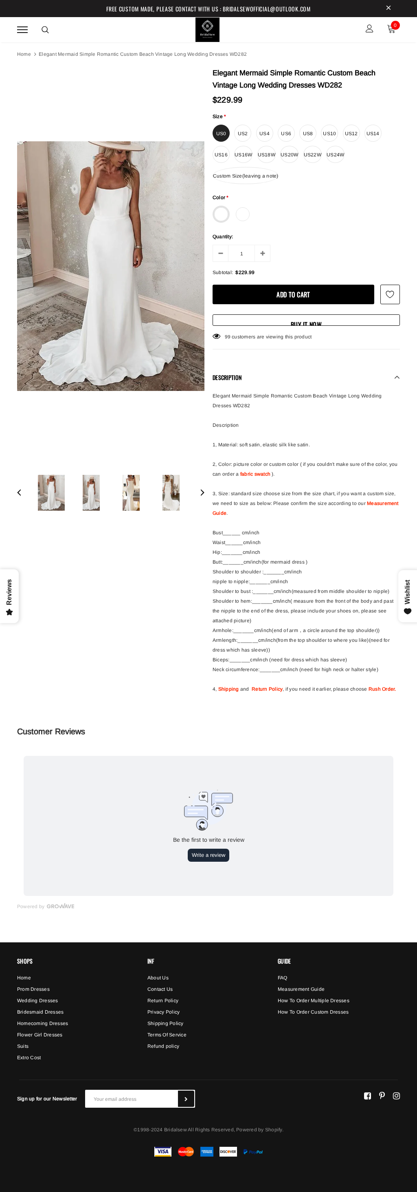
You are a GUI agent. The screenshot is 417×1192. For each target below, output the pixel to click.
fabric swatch (255, 474)
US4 (264, 133)
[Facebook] (367, 1095)
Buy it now (306, 323)
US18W (266, 155)
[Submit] (186, 1099)
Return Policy (267, 689)
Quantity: (223, 236)
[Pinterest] (382, 1095)
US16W (243, 155)
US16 (221, 155)
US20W (289, 155)
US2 (243, 133)
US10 (329, 133)
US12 (351, 133)
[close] (388, 8)
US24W (335, 155)
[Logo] (207, 28)
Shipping (228, 689)
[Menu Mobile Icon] (22, 29)
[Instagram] (396, 1095)
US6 (286, 133)
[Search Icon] (45, 29)
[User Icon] (369, 29)
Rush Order (382, 689)
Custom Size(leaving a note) (245, 176)
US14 (373, 133)
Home (24, 54)
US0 (221, 133)
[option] (110, 266)
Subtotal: (223, 272)
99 (227, 337)
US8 (308, 133)
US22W (312, 155)
